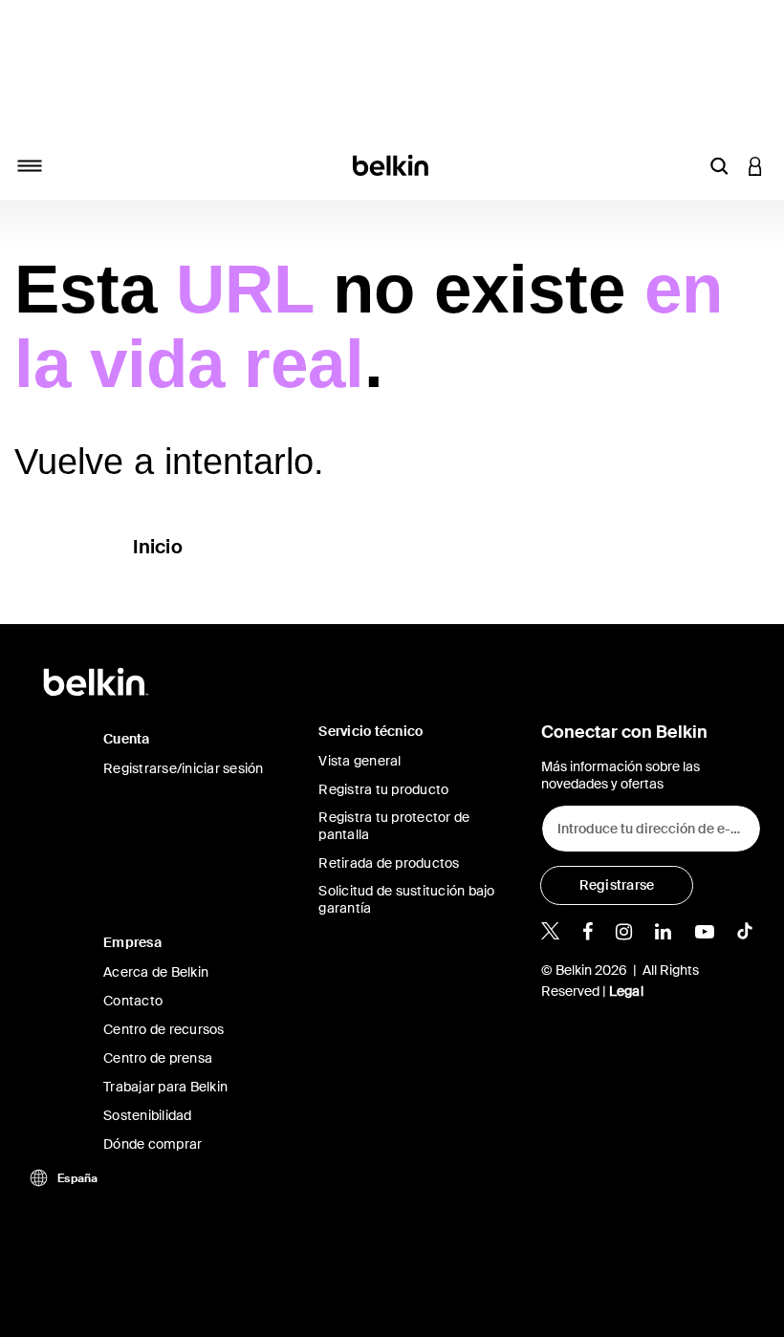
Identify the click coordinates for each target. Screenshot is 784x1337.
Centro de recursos (164, 1029)
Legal (626, 991)
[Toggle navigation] (29, 165)
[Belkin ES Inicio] (392, 164)
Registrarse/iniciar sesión (183, 768)
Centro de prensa (157, 1058)
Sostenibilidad (147, 1115)
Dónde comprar (152, 1144)
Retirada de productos (388, 863)
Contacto (133, 1000)
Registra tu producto (383, 789)
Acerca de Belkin (155, 972)
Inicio (158, 546)
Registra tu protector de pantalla (393, 826)
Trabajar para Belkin (165, 1086)
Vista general (359, 760)
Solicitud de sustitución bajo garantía (406, 899)
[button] (719, 165)
